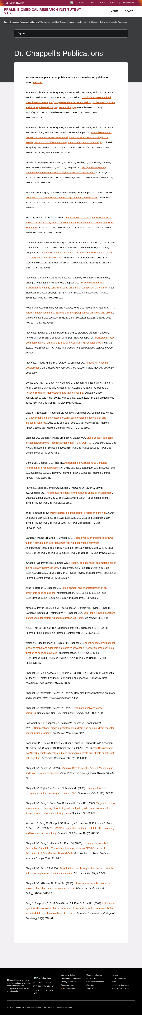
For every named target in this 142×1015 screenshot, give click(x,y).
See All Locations (44, 986)
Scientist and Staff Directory (56, 22)
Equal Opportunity (119, 978)
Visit (92, 3)
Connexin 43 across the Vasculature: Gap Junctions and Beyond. (61, 197)
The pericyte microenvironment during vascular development (78, 492)
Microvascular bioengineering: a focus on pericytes (78, 512)
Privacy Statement (68, 982)
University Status (68, 975)
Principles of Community (71, 978)
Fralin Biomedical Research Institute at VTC (23, 22)
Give (102, 3)
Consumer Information (95, 982)
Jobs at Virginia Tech (120, 988)
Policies (115, 975)
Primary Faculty (76, 22)
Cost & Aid (90, 985)
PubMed (37, 82)
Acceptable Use (67, 985)
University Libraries (94, 975)
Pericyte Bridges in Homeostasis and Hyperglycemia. (55, 392)
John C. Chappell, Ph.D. (94, 22)
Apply (81, 3)
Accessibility (91, 978)
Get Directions (43, 982)
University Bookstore (120, 985)
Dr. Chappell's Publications (116, 22)
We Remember (69, 988)
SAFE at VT (91, 988)
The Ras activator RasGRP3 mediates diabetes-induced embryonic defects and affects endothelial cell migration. (70, 753)
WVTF (114, 982)
